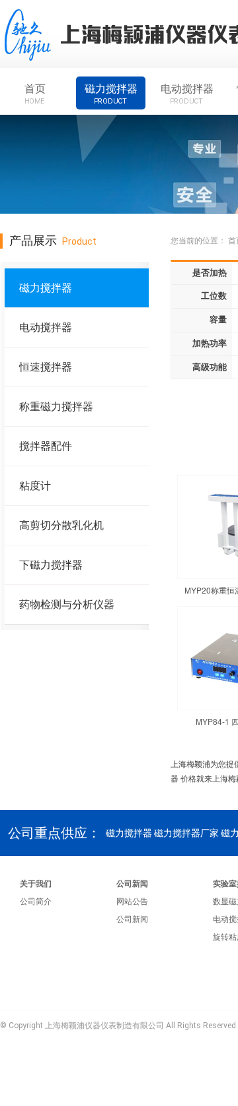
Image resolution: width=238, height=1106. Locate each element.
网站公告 (132, 901)
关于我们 (36, 883)
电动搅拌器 (187, 93)
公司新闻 (132, 883)
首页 (35, 93)
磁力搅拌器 (111, 93)
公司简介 (36, 901)
